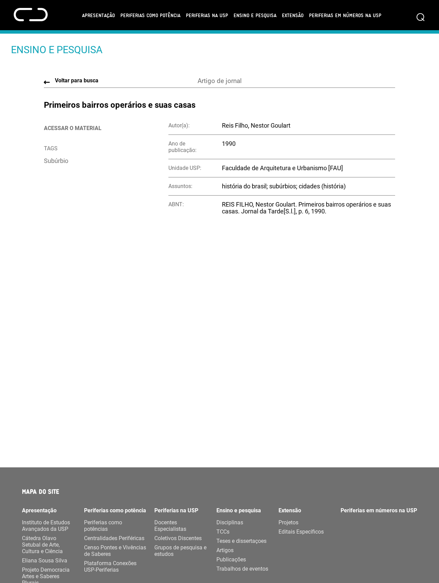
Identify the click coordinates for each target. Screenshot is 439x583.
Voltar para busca (76, 80)
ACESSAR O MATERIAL (73, 128)
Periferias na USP (207, 15)
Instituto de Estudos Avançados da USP (46, 525)
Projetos (288, 522)
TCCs (222, 531)
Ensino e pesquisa (255, 15)
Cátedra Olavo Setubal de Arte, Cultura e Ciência (42, 545)
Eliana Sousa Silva (44, 560)
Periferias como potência (150, 15)
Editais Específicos (301, 531)
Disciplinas (229, 522)
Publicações (231, 559)
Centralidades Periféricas (114, 538)
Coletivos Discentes (178, 538)
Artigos (225, 550)
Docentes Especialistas (170, 525)
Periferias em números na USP (345, 15)
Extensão (293, 15)
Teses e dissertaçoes (241, 541)
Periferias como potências (103, 525)
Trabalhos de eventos (242, 568)
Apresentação (98, 15)
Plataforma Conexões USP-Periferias (110, 566)
